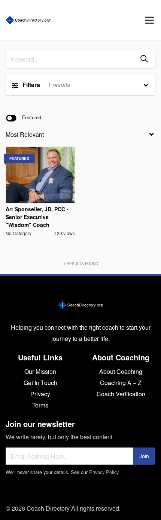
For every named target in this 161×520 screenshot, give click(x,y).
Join (144, 456)
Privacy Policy (104, 472)
